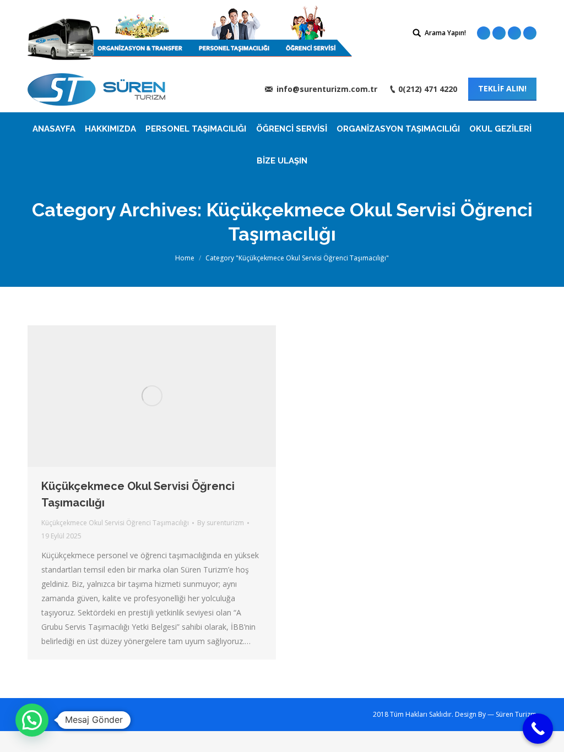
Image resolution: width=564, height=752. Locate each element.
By (220, 522)
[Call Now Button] (538, 728)
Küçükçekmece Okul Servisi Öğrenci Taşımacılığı (138, 494)
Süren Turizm (516, 714)
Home (184, 258)
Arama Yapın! (445, 32)
